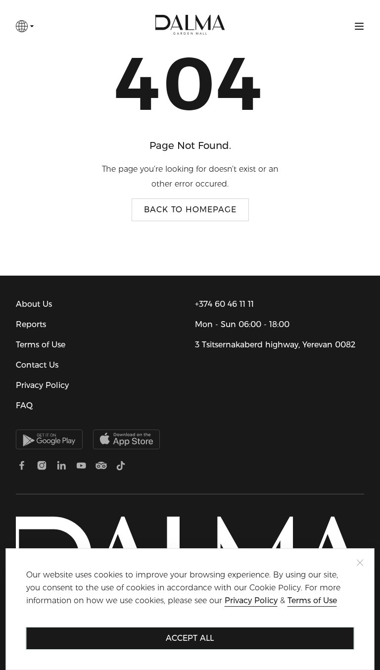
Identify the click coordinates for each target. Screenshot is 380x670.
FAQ (24, 405)
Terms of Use (40, 344)
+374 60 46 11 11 (224, 304)
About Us (34, 304)
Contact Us (37, 365)
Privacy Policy (42, 385)
